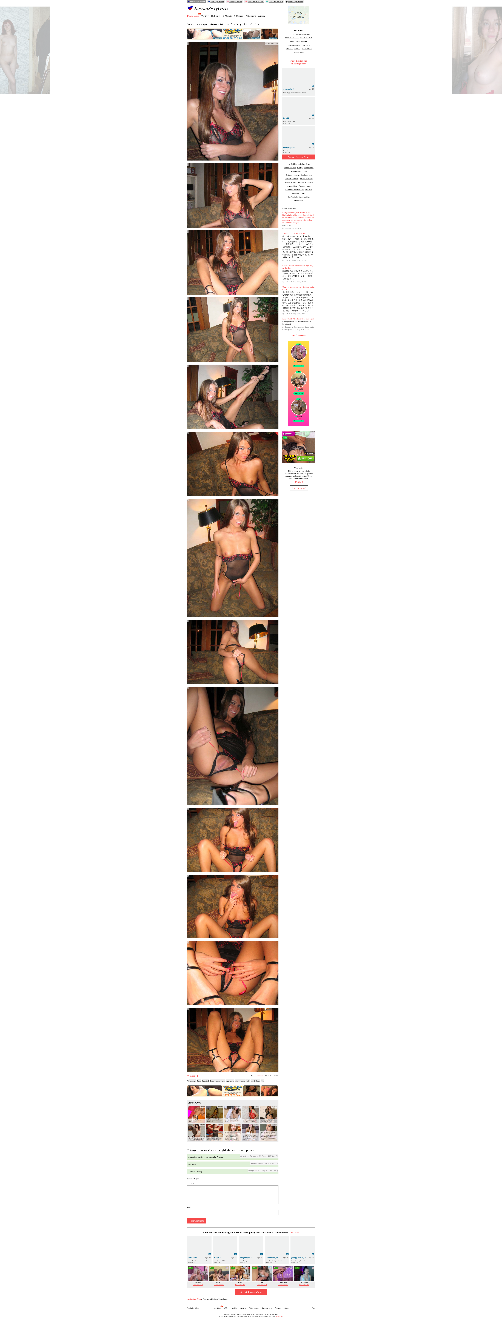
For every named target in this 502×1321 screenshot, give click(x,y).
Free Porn (308, 189)
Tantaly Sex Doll (306, 38)
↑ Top (312, 1308)
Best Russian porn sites (299, 171)
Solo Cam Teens (304, 164)
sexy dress (230, 1081)
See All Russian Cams (298, 157)
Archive (217, 15)
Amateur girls (267, 1308)
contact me (279, 1316)
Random (252, 15)
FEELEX (291, 34)
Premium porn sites (291, 178)
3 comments (258, 1075)
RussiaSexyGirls (211, 8)
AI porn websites (290, 167)
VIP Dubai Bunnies (292, 38)
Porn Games (306, 45)
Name (189, 1207)
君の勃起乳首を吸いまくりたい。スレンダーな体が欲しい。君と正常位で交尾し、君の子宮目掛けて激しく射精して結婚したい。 (297, 275)
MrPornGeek (298, 200)
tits (262, 1081)
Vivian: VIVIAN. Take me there (294, 233)
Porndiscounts (299, 52)
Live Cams (194, 15)
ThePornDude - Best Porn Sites (299, 197)
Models (228, 15)
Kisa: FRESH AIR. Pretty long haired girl (298, 319)
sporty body (255, 1081)
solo (248, 1081)
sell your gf (286, 225)
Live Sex (304, 41)
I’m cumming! (299, 488)
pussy (218, 1081)
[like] (188, 1076)
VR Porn (297, 49)
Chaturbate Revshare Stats (295, 189)
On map (239, 15)
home (212, 1081)
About (262, 15)
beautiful (205, 1081)
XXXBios (289, 49)
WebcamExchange (293, 45)
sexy (223, 1081)
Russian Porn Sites (298, 193)
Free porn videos (304, 186)
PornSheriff (309, 182)
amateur (193, 1081)
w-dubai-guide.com (303, 34)
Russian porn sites (306, 178)
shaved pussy (240, 1081)
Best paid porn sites (293, 175)
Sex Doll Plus (292, 164)
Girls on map (254, 1308)
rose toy (300, 167)
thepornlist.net (292, 186)
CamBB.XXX (307, 49)
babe (199, 1081)
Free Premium (308, 167)
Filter (206, 15)
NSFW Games (295, 41)
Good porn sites (306, 175)
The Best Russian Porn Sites (294, 182)
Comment (191, 1183)
